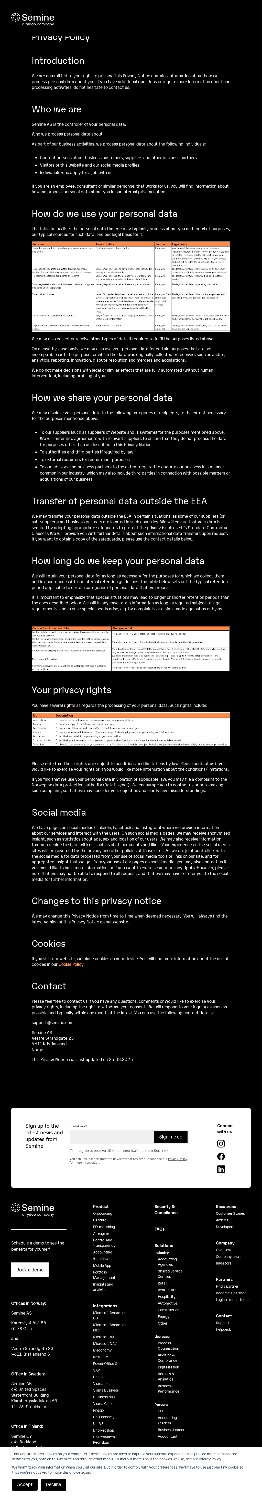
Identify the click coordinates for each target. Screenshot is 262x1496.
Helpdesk (223, 1329)
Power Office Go (106, 1363)
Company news (228, 1256)
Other (162, 1323)
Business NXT (104, 1396)
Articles (222, 1220)
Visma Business (106, 1390)
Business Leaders (172, 1429)
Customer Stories (230, 1213)
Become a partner (231, 1292)
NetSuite (100, 1356)
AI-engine (101, 1233)
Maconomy (102, 1350)
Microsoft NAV (105, 1343)
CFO (161, 1410)
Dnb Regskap (103, 1430)
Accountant (168, 1436)
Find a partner (227, 1286)
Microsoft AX (103, 1336)
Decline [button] (53, 1484)
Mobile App (102, 1265)
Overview (223, 1249)
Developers (225, 1226)
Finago (98, 1410)
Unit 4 (98, 1376)
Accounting (102, 1252)
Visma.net (101, 1383)
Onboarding (102, 1213)
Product (101, 1206)
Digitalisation (168, 1367)
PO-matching (104, 1226)
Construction (168, 1309)
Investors (223, 1263)
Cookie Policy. (71, 964)
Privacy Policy (177, 1159)
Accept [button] (24, 1484)
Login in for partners (232, 1299)
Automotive (167, 1303)
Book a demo (29, 1269)
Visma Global (103, 1403)
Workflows (101, 1258)
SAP (96, 1370)
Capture (99, 1220)
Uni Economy (104, 1416)
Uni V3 (98, 1423)
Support (222, 1322)
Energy (163, 1316)
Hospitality (167, 1296)
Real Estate (167, 1289)
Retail (162, 1283)
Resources (226, 1206)
